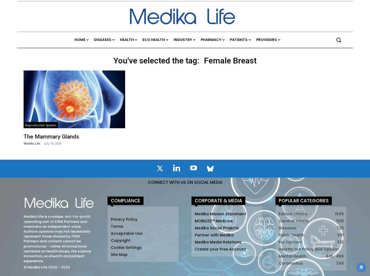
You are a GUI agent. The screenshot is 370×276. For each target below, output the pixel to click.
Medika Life (32, 143)
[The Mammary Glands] (74, 99)
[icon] (160, 169)
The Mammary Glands (51, 136)
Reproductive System (40, 125)
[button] (338, 40)
